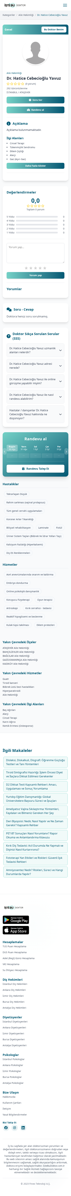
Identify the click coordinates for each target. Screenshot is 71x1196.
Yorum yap (35, 275)
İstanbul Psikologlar (14, 1059)
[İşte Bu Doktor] (14, 908)
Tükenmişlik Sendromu (22, 147)
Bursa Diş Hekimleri (13, 1001)
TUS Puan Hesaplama (14, 946)
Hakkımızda (9, 1096)
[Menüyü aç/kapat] (65, 5)
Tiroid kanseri (10, 682)
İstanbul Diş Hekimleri (15, 984)
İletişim (7, 1108)
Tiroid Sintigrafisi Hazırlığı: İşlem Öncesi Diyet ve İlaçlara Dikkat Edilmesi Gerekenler (34, 774)
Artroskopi (12, 608)
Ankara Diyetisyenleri (14, 1027)
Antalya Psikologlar (13, 1082)
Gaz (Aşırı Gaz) (18, 159)
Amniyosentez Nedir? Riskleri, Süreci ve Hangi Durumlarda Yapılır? (34, 872)
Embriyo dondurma (17, 582)
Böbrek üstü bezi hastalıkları (18, 686)
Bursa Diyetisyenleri (14, 1039)
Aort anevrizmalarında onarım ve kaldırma (29, 574)
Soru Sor (37, 99)
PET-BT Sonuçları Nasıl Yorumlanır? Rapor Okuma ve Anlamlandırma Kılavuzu (32, 835)
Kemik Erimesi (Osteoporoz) (18, 725)
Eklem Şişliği (17, 151)
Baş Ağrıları (9, 709)
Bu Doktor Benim (54, 29)
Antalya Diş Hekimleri (14, 1007)
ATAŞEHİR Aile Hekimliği (16, 647)
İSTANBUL (12, 92)
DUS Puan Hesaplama (15, 952)
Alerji (13, 155)
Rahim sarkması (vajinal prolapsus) (25, 502)
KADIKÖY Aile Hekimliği (16, 663)
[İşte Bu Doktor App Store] (16, 930)
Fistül (59, 527)
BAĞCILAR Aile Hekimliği (16, 655)
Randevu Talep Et (37, 468)
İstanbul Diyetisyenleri (15, 1021)
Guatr (6, 678)
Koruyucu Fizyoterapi (18, 599)
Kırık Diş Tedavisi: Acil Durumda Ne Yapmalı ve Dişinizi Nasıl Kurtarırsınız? (34, 847)
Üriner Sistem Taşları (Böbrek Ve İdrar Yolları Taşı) (33, 536)
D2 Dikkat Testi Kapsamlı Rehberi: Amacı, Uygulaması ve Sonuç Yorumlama (31, 786)
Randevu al (37, 109)
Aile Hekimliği (26, 14)
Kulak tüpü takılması (17, 625)
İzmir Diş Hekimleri (13, 995)
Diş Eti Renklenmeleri (18, 552)
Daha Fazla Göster (35, 165)
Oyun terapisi (44, 599)
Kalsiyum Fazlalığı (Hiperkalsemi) (24, 544)
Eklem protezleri (46, 625)
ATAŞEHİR (25, 92)
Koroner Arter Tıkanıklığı (20, 519)
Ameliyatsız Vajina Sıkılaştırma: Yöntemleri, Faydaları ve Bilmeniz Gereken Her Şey (32, 811)
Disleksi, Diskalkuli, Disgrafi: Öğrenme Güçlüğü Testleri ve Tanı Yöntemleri (35, 762)
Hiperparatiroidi (11, 690)
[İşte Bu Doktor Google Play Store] (16, 920)
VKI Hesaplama (11, 964)
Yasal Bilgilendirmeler (15, 1114)
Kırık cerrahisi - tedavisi (38, 608)
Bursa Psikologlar (12, 1077)
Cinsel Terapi (17, 143)
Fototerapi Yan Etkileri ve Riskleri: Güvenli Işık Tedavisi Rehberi (34, 860)
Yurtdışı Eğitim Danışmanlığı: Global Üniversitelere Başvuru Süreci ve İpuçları (31, 799)
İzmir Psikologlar (12, 1071)
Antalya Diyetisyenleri (15, 1045)
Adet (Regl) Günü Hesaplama (19, 958)
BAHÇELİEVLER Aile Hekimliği (19, 651)
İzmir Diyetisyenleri (13, 1033)
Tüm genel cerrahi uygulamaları (24, 510)
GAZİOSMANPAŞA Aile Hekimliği (20, 659)
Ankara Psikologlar (13, 1065)
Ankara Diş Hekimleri (14, 989)
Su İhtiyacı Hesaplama (15, 970)
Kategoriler (9, 14)
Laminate (43, 527)
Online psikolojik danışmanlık (22, 591)
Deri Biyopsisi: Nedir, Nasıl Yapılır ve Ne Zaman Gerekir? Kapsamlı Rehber (34, 823)
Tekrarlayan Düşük (16, 494)
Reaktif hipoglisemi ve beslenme (24, 616)
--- (12, 455)
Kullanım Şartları (12, 1102)
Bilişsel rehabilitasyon (18, 527)
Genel (8, 29)
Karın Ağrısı (9, 721)
